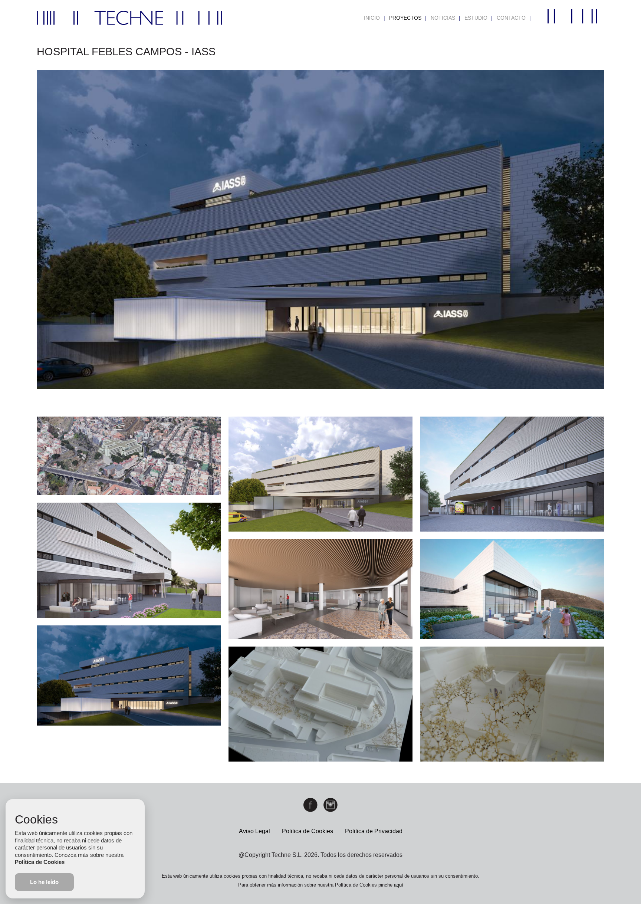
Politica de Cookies (307, 831)
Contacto (511, 18)
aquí (398, 885)
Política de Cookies (40, 862)
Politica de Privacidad (373, 831)
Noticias (443, 18)
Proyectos (405, 18)
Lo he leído (44, 882)
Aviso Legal (254, 831)
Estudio (475, 18)
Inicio (372, 18)
